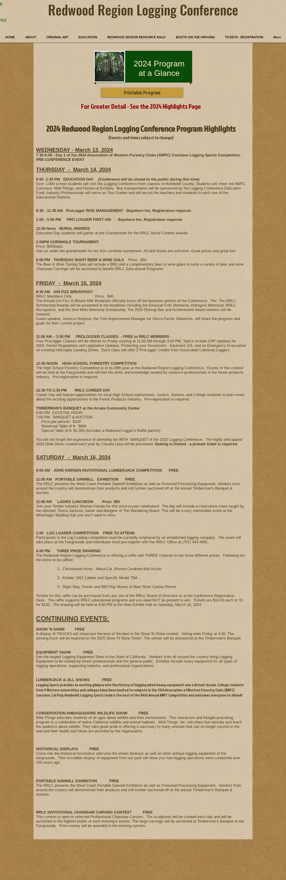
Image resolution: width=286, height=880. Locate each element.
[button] (57, 37)
